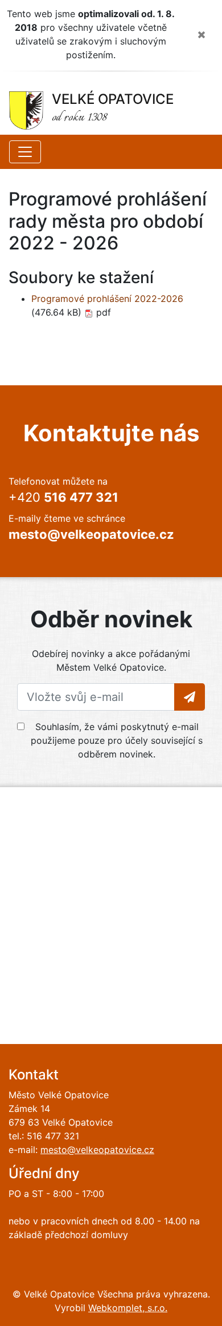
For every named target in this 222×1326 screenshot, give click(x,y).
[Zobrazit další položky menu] (25, 151)
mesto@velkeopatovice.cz (97, 1149)
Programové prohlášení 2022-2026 (107, 298)
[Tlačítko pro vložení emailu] (189, 697)
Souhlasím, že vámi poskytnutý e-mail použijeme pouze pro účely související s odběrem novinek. (117, 740)
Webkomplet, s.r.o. (127, 1307)
